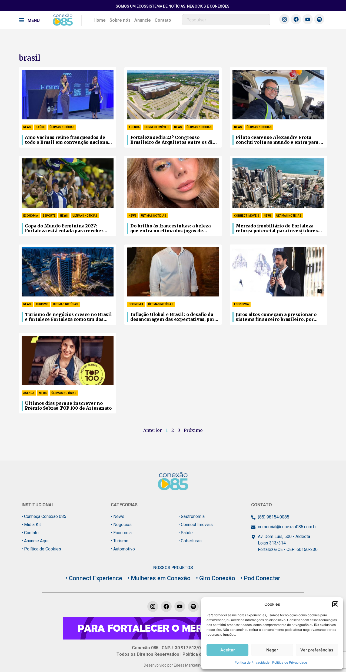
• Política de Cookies (41, 549)
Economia (30, 215)
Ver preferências (316, 650)
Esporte (49, 215)
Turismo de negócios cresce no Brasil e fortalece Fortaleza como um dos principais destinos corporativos (68, 317)
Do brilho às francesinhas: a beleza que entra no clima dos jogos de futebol (170, 228)
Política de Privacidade (252, 662)
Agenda (134, 127)
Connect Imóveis (156, 127)
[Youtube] (307, 19)
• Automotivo (123, 549)
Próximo (193, 430)
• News (117, 516)
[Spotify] (319, 19)
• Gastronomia (191, 516)
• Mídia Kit (31, 524)
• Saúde (185, 532)
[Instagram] (284, 19)
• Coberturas (190, 540)
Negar (272, 650)
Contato (163, 20)
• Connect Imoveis (195, 524)
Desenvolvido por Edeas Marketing (173, 665)
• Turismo (119, 540)
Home (100, 20)
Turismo (42, 304)
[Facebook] (296, 19)
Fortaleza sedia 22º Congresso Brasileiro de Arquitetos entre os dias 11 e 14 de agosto (174, 140)
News (27, 127)
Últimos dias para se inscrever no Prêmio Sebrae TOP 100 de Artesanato (68, 406)
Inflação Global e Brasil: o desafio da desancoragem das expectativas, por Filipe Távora (172, 317)
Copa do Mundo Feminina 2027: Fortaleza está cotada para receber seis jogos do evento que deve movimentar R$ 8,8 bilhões (64, 228)
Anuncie (142, 20)
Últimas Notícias (62, 127)
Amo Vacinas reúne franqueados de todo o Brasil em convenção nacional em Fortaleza (67, 140)
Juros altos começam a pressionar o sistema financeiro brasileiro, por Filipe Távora (276, 317)
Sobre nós (120, 20)
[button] (335, 604)
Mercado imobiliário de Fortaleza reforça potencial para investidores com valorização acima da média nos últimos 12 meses (277, 228)
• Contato (30, 532)
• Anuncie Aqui (35, 540)
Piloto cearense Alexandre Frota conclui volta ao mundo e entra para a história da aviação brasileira (279, 140)
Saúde (40, 127)
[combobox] (226, 19)
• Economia (121, 532)
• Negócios (121, 524)
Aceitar (227, 650)
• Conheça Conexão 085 (44, 516)
